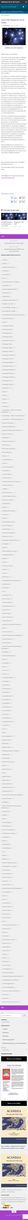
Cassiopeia (6, 470)
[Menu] (26, 2)
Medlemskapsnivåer (8, 1039)
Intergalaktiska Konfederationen (11, 580)
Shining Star (6, 914)
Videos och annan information (11, 991)
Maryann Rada (7, 740)
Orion (4, 818)
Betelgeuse (6, 437)
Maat (4, 732)
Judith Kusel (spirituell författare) (11, 624)
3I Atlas (5, 260)
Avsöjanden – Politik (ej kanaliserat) (12, 419)
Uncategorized (7, 969)
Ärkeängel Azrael (7, 336)
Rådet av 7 (6, 859)
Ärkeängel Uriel (7, 380)
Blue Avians (6, 445)
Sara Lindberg (6, 892)
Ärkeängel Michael (8, 366)
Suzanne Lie (6, 943)
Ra (3, 851)
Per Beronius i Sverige (9, 833)
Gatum (4, 547)
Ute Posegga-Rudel (8, 983)
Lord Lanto (5, 714)
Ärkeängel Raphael (8, 373)
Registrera (6, 1032)
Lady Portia (6, 685)
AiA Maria (5, 271)
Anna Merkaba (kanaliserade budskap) (13, 315)
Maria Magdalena (7, 736)
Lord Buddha (6, 703)
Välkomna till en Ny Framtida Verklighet (11, 2)
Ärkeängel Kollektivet (8, 355)
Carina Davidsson (8, 467)
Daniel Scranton (7, 492)
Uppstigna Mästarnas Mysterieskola (12, 976)
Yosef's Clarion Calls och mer (11, 1002)
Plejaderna (5, 15)
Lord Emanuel (6, 707)
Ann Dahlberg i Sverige (9, 307)
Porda (4, 840)
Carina (4, 463)
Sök (2, 1012)
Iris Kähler (5, 587)
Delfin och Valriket (8, 500)
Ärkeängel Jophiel (8, 351)
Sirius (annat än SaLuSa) (9, 925)
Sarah (4, 895)
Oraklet (5, 815)
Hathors (5, 558)
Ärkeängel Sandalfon (8, 377)
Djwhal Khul (6, 503)
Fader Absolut (6, 529)
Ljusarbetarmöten (7, 696)
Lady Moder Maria (8, 677)
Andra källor (6, 285)
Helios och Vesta (7, 565)
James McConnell (8, 606)
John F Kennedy (7, 617)
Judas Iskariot (6, 620)
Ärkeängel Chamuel (8, 340)
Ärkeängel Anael (7, 329)
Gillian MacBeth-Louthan (9, 551)
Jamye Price (6, 609)
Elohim (4, 518)
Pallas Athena (6, 826)
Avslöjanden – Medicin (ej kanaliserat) (13, 415)
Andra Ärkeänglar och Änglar (11, 282)
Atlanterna (5, 406)
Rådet (4, 855)
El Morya (5, 514)
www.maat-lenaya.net (7, 177)
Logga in (5, 1029)
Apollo (4, 322)
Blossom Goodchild (8, 441)
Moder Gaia (6, 780)
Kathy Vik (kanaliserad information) (12, 635)
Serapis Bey (6, 903)
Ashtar (4, 399)
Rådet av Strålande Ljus (9, 862)
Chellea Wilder (7, 474)
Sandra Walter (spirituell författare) (12, 888)
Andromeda (6, 293)
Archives (3, 1047)
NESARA (5, 802)
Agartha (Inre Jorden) (8, 267)
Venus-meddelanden (8, 987)
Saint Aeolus (6, 870)
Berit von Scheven (8, 434)
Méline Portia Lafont (8, 762)
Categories (4, 1019)
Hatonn (5, 562)
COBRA (5, 489)
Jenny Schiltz (6, 613)
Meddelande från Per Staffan (10, 751)
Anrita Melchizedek (8, 318)
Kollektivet (5, 652)
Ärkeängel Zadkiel (8, 384)
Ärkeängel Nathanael (8, 369)
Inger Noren (6, 576)
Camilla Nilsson (7, 459)
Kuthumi (5, 674)
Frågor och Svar (7, 536)
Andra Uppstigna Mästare (10, 289)
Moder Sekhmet (7, 784)
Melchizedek (6, 758)
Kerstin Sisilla (6, 642)
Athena (5, 402)
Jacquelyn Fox (7, 595)
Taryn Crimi (6, 950)
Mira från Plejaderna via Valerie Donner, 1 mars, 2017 (6, 224)
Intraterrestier (6, 584)
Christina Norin (7, 478)
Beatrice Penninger (8, 423)
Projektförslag (6, 848)
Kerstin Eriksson (7, 639)
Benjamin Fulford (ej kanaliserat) (12, 430)
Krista (4, 659)
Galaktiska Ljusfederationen (10, 540)
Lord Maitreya (6, 718)
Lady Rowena (6, 688)
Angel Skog (6, 296)
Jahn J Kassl (6, 598)
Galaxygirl (5, 543)
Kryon (4, 666)
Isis (3, 591)
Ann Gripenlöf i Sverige (9, 311)
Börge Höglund (7, 452)
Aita (4, 278)
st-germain (6, 25)
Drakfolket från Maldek (9, 511)
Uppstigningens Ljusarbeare (10, 980)
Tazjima (5, 954)
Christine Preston (7, 485)
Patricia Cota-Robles (8, 829)
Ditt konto (5, 1036)
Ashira (4, 395)
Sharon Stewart (7, 906)
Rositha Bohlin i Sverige (9, 866)
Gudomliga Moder (7, 554)
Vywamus (5, 998)
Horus (4, 573)
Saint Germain (6, 873)
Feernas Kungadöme (8, 533)
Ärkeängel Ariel (7, 333)
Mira (4, 773)
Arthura (5, 391)
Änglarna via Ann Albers (9, 300)
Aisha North (6, 274)
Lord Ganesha (6, 710)
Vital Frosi (5, 994)
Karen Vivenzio (7, 631)
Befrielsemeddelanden (9, 426)
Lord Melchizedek (7, 721)
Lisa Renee (6, 692)
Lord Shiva (6, 725)
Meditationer (6, 754)
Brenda (5, 456)
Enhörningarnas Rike (8, 522)
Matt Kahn (5, 743)
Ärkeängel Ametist (8, 325)
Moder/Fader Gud (7, 787)
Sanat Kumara (6, 884)
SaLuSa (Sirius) (7, 877)
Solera (4, 932)
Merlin (4, 765)
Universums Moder (8, 972)
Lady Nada (6, 681)
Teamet (5, 958)
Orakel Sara (6, 811)
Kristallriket (6, 663)
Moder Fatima (6, 776)
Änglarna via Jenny (8, 303)
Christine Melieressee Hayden (11, 481)
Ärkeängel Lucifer (7, 358)
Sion (4, 921)
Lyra (4, 729)
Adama (5, 263)
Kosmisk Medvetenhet (9, 655)
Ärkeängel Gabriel (8, 347)
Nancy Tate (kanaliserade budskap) (12, 794)
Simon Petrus (6, 917)
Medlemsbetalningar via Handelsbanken (14, 1043)
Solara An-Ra (6, 928)
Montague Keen (7, 791)
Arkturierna (6, 388)
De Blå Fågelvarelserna (9, 496)
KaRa (4, 628)
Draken (5, 507)
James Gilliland (7, 602)
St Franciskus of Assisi (9, 939)
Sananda (5, 881)
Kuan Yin (5, 670)
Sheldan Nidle (6, 910)
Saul (4, 899)
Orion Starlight (6, 822)
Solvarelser (6, 936)
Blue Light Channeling (9, 448)
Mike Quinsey (6, 769)
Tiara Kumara (6, 965)
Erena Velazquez (7, 525)
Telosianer (5, 961)
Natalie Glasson (7, 798)
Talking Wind (6, 947)
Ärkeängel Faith (7, 344)
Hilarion (5, 569)
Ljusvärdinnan (6, 699)
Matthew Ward (6, 747)
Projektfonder (6, 844)
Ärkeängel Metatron (8, 362)
